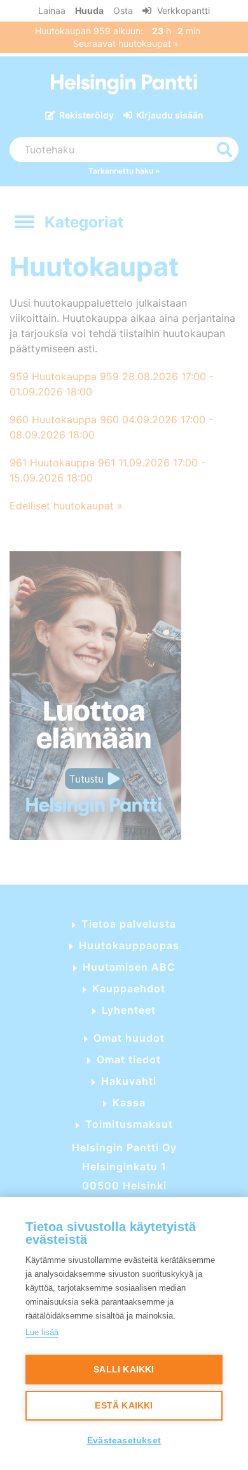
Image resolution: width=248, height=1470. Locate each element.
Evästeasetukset (124, 1440)
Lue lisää (42, 1332)
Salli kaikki (123, 1369)
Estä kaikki (124, 1405)
